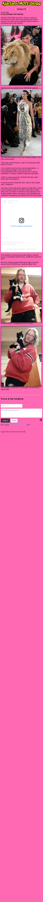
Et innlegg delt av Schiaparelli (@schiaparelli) (21, 249)
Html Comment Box (17, 425)
